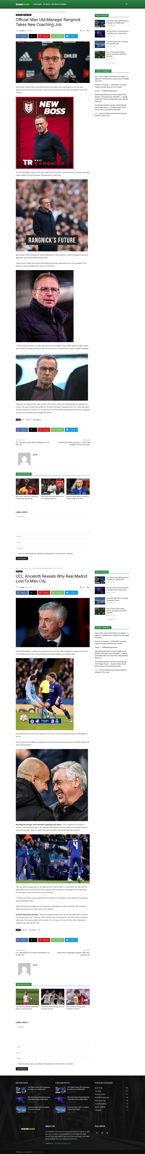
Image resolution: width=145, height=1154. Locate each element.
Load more (111, 63)
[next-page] (20, 503)
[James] (17, 31)
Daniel (97, 91)
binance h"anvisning (101, 85)
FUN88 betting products (109, 91)
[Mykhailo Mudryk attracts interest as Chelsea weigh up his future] (78, 486)
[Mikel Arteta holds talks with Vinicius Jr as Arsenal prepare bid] (52, 486)
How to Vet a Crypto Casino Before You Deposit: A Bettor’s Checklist (116, 54)
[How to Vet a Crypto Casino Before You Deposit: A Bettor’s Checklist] (100, 54)
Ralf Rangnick (37, 419)
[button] (126, 4)
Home (18, 12)
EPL (23, 419)
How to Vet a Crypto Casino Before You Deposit (110, 76)
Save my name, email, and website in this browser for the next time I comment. (45, 553)
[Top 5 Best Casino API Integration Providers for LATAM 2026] (100, 23)
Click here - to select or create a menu (49, 4)
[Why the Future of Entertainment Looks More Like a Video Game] (100, 33)
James (22, 30)
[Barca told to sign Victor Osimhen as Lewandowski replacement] (27, 486)
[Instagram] (102, 1133)
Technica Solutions (38, 1152)
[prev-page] (17, 503)
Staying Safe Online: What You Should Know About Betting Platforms (111, 99)
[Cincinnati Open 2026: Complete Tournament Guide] (100, 44)
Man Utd (28, 419)
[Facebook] (97, 1133)
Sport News (24, 12)
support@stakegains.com (62, 1143)
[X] (107, 1133)
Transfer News (27, 15)
